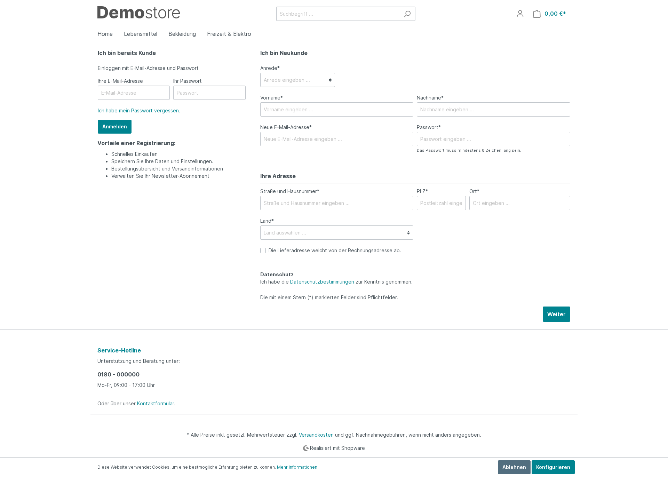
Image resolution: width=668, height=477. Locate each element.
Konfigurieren (553, 467)
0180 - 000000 (118, 374)
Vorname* (271, 98)
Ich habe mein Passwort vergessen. (139, 110)
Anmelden (114, 126)
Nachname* (430, 98)
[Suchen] (407, 14)
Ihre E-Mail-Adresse (120, 81)
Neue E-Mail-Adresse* (286, 127)
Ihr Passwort (187, 81)
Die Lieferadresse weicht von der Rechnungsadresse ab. (335, 250)
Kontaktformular (155, 403)
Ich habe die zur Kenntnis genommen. (336, 278)
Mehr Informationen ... (299, 467)
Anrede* (270, 68)
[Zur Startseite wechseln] (138, 12)
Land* (267, 221)
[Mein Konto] (520, 14)
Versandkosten (316, 435)
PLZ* (422, 191)
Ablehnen (514, 467)
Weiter (556, 314)
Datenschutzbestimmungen (322, 282)
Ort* (474, 191)
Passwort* (429, 127)
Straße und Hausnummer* (289, 191)
